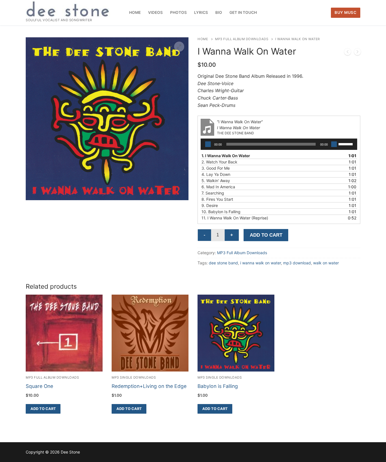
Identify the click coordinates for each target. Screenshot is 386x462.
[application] (279, 144)
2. (219, 161)
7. (212, 193)
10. (220, 211)
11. (234, 217)
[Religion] (347, 52)
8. (217, 199)
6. (218, 186)
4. (215, 174)
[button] (179, 47)
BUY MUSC (345, 12)
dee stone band (223, 262)
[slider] (346, 144)
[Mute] (334, 144)
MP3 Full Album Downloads (241, 39)
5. (215, 180)
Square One (39, 386)
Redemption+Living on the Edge (149, 386)
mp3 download (297, 262)
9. (209, 205)
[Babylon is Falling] (357, 52)
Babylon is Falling (218, 386)
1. (225, 155)
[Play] (208, 144)
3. (215, 168)
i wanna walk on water (260, 262)
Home (203, 39)
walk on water (326, 262)
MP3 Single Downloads (134, 377)
